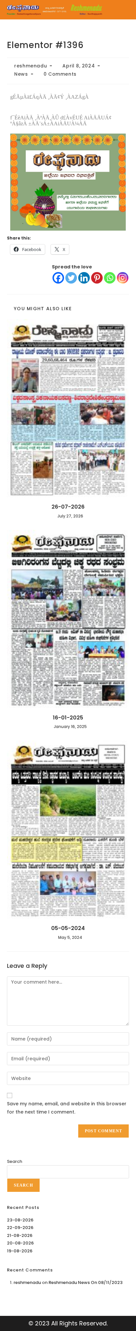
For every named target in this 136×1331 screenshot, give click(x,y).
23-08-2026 (20, 1220)
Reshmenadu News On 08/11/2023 (85, 1282)
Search (14, 1161)
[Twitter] (71, 278)
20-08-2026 (20, 1243)
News (21, 74)
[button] (123, 10)
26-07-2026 (68, 507)
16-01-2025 (68, 717)
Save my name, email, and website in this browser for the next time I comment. (66, 1107)
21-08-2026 (19, 1235)
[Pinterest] (97, 278)
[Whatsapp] (110, 278)
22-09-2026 (20, 1227)
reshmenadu (30, 66)
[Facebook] (58, 278)
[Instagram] (122, 278)
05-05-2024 (68, 928)
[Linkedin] (84, 278)
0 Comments (60, 74)
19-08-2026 (19, 1251)
